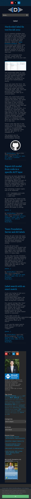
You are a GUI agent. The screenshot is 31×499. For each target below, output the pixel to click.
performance (16, 407)
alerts (20, 396)
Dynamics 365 (10, 404)
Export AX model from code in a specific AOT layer (14, 169)
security (12, 409)
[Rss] (17, 354)
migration (7, 407)
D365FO (14, 402)
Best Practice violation (13, 42)
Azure (10, 399)
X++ (6, 157)
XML (6, 414)
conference (18, 401)
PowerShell (23, 407)
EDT (17, 404)
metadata (8, 219)
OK (15, 496)
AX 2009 (22, 274)
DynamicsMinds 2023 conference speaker (13, 444)
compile (6, 401)
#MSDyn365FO (10, 396)
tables (19, 410)
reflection (7, 409)
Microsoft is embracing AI (15, 448)
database (18, 402)
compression (12, 401)
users (18, 412)
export (13, 217)
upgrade (15, 412)
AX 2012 (15, 156)
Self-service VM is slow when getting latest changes (14, 453)
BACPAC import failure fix (15, 441)
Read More (8, 159)
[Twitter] (10, 354)
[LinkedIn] (13, 354)
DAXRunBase (11, 153)
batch (14, 399)
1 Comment (15, 157)
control (22, 401)
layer (22, 217)
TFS (6, 274)
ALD (14, 216)
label (23, 156)
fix (20, 156)
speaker (16, 409)
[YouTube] (6, 354)
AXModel (8, 217)
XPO (9, 157)
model (11, 407)
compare (21, 399)
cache (17, 399)
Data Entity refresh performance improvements (15, 437)
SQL (20, 409)
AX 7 (21, 398)
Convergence (8, 402)
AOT (18, 216)
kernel (10, 406)
